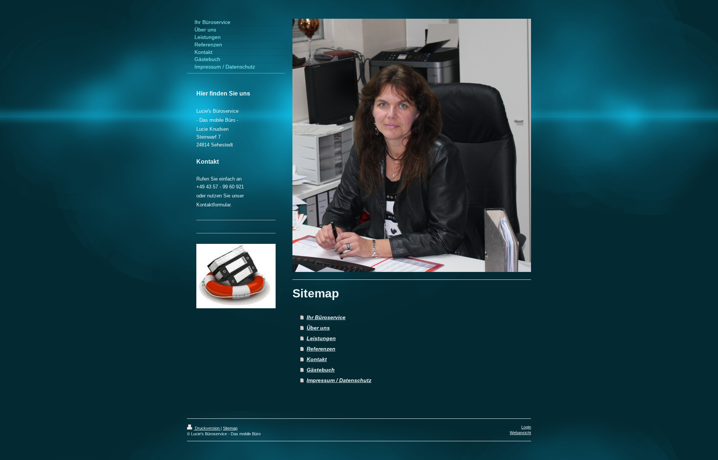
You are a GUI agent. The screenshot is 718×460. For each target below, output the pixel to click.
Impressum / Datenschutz (339, 380)
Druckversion (207, 428)
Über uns (318, 328)
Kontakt (317, 359)
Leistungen (321, 338)
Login (526, 427)
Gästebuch (321, 370)
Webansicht (520, 432)
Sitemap (230, 428)
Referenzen (321, 349)
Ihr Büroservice (326, 317)
